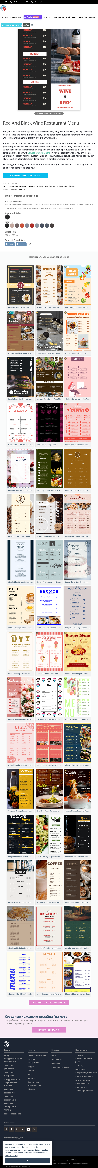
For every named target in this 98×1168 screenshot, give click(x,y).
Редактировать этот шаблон (25, 175)
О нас (54, 1055)
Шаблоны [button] (70, 17)
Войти (26, 25)
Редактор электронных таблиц (10, 1106)
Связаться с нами (60, 1067)
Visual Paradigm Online (39, 152)
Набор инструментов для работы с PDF (13, 1058)
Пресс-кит (56, 1063)
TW (21, 189)
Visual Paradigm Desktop (31, 2)
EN (19, 189)
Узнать (31, 1070)
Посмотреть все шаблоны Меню (49, 1003)
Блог (30, 1074)
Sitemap (31, 1089)
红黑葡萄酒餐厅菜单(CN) (66, 186)
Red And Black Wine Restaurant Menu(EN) (19, 186)
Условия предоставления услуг (83, 1058)
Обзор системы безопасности (18, 1166)
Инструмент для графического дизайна (12, 1082)
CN (24, 189)
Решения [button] (58, 17)
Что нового (56, 1059)
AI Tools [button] (31, 17)
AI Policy (79, 1065)
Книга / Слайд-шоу (37, 1055)
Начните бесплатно (49, 1030)
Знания (31, 1078)
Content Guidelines (84, 1076)
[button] (17, 17)
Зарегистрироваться (12, 25)
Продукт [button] (5, 17)
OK (27, 1161)
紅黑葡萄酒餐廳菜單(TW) (46, 186)
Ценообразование (86, 17)
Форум (31, 1066)
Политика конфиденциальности (57, 1163)
